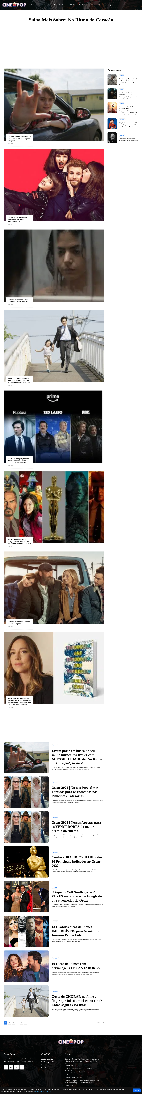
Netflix (55, 887)
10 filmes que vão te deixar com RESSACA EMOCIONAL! (18, 301)
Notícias (55, 746)
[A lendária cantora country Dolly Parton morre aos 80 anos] (112, 137)
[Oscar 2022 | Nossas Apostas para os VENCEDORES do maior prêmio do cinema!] (26, 827)
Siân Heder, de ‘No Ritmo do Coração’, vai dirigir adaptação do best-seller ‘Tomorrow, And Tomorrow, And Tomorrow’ (19, 701)
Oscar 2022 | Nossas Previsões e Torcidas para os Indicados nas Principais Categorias (75, 792)
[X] (16, 1067)
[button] (110, 5)
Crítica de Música (70, 1077)
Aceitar (137, 1090)
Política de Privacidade (43, 1091)
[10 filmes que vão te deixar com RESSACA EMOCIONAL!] (54, 266)
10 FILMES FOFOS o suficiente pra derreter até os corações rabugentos (19, 139)
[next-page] (25, 1023)
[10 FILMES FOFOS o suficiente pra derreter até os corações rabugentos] (54, 105)
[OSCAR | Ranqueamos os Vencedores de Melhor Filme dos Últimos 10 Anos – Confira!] (54, 507)
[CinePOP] (14, 5)
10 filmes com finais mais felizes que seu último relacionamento (17, 219)
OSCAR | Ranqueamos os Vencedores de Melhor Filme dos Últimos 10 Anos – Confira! (19, 541)
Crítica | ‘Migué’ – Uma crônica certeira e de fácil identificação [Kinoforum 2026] (82, 1082)
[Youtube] (22, 1067)
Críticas (68, 1065)
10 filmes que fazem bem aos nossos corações (19, 623)
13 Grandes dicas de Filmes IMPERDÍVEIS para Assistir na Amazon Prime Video (75, 931)
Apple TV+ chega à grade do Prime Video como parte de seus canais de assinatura (18, 461)
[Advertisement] (71, 39)
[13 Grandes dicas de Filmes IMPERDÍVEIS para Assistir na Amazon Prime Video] (26, 931)
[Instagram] (11, 1067)
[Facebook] (6, 1067)
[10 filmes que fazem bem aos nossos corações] (54, 587)
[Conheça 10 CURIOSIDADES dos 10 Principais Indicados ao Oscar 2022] (26, 862)
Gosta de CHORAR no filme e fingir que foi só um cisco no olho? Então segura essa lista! (19, 380)
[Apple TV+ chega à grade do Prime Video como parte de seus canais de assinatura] (54, 427)
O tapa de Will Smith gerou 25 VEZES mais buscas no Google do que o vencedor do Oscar (77, 896)
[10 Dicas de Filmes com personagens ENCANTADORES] (26, 966)
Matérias (55, 782)
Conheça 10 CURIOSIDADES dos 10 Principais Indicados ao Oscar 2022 (77, 861)
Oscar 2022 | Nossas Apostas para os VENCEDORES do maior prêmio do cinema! (76, 827)
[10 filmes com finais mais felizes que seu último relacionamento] (54, 185)
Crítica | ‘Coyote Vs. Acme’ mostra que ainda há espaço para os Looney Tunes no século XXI (82, 1061)
